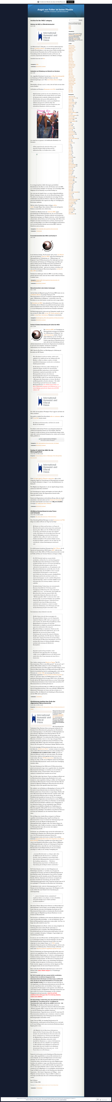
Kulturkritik (41, 229)
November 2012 (72, 47)
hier (44, 58)
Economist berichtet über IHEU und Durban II (43, 235)
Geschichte (71, 131)
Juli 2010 (70, 68)
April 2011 (71, 58)
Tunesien (70, 193)
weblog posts (77, 34)
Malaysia (70, 163)
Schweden (71, 183)
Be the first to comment (41, 66)
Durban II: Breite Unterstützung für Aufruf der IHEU (45, 324)
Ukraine (70, 196)
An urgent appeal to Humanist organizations (43, 478)
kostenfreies (37, 48)
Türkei (70, 190)
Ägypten (70, 105)
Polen (70, 174)
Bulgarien (71, 111)
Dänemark (71, 116)
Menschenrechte (54, 229)
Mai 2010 (70, 71)
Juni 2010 (71, 70)
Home (70, 26)
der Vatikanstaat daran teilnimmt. (43, 503)
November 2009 (72, 80)
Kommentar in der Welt (59, 520)
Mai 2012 (70, 55)
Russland (71, 180)
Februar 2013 (71, 45)
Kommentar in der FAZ (49, 89)
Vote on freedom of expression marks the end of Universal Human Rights (47, 1085)
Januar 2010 (71, 77)
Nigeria (70, 168)
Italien (70, 148)
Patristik (70, 173)
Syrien (70, 189)
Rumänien (71, 179)
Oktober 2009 (71, 81)
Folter (70, 125)
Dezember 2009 (72, 78)
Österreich (71, 106)
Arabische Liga (72, 103)
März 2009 (71, 92)
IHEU (37, 64)
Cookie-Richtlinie (63, 1099)
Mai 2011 (70, 57)
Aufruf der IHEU (52, 211)
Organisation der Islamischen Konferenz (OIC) (58, 716)
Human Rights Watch (73, 138)
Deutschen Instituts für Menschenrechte (52, 674)
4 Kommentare (39, 1088)
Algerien (70, 99)
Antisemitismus (72, 102)
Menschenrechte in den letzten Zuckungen (42, 288)
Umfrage (70, 197)
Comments (71, 35)
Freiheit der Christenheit (55, 500)
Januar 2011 (71, 63)
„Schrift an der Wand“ (43, 749)
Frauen (70, 129)
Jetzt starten (70, 1)
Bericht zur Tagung (50, 662)
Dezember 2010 (72, 64)
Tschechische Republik (73, 192)
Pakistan (52, 707)
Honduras (71, 137)
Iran (69, 145)
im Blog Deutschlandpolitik (57, 76)
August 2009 (71, 84)
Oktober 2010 (71, 67)
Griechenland (71, 132)
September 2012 (72, 50)
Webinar (42, 48)
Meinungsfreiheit (47, 229)
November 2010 (72, 65)
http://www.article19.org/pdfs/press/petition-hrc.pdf (49, 948)
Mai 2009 (70, 89)
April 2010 (71, 73)
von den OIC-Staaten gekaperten (52, 313)
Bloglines (75, 38)
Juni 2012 (71, 54)
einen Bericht (60, 254)
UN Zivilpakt (56, 443)
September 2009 (72, 83)
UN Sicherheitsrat (72, 200)
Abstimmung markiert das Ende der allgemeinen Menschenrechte (42, 702)
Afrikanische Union (72, 98)
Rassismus (71, 176)
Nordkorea (71, 170)
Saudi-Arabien (72, 182)
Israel (70, 147)
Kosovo (70, 155)
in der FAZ (35, 418)
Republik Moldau (72, 177)
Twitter (70, 28)
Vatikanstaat (71, 209)
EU (69, 122)
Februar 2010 (71, 76)
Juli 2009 (70, 86)
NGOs (53, 943)
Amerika (70, 100)
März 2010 (71, 74)
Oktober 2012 (71, 48)
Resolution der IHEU (37, 303)
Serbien (70, 186)
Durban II (38, 280)
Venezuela (71, 210)
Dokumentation (38, 707)
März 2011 (71, 60)
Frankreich (71, 128)
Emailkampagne (50, 455)
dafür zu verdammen (55, 416)
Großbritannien (72, 134)
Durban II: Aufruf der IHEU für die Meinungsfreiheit (41, 451)
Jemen (70, 151)
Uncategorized (72, 203)
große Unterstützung (48, 335)
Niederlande (71, 167)
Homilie (70, 135)
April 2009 (71, 90)
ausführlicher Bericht (35, 294)
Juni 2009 (71, 87)
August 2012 (71, 51)
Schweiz (70, 184)
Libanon (70, 160)
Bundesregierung (39, 317)
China (70, 113)
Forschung (71, 126)
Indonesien (71, 142)
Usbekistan (71, 208)
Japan (70, 150)
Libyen (39, 516)
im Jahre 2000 (41, 673)
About (70, 27)
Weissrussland (72, 213)
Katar (70, 154)
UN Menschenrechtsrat (58, 317)
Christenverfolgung (38, 455)
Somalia (70, 187)
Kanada (70, 153)
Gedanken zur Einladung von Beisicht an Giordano (45, 71)
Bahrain (70, 108)
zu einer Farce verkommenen (41, 315)
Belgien (70, 109)
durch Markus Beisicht (52, 79)
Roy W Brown (57, 548)
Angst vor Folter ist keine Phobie (55, 9)
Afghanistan (71, 96)
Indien (70, 141)
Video (70, 212)
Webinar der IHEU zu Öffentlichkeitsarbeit (42, 24)
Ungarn (70, 205)
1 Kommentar (39, 231)
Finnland (70, 124)
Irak (69, 144)
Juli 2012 (70, 52)
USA (40, 281)
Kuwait (70, 158)
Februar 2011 (71, 61)
